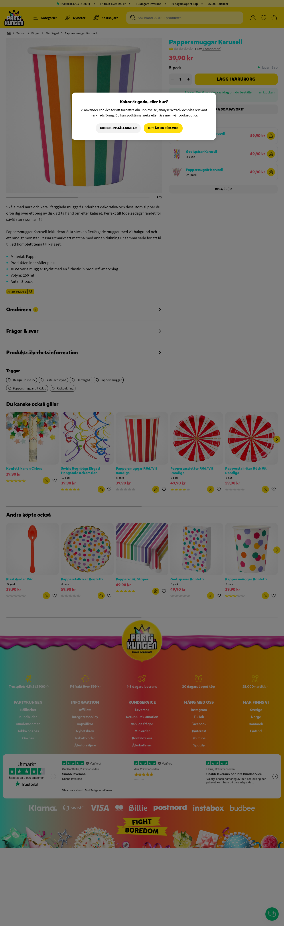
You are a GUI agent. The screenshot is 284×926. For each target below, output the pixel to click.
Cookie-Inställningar (118, 128)
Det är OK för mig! (163, 128)
